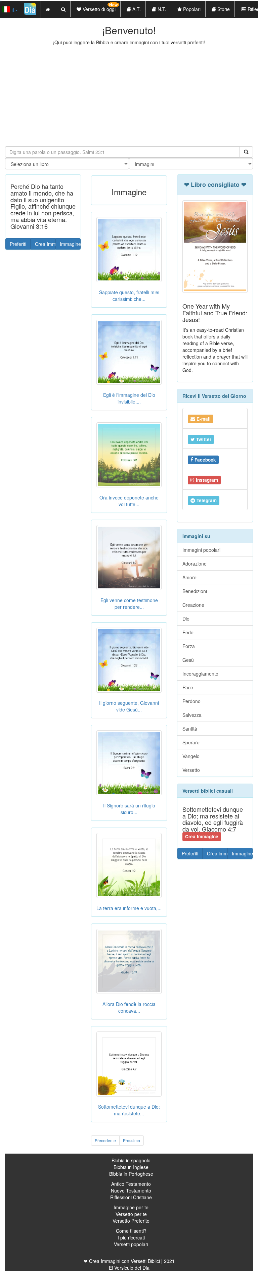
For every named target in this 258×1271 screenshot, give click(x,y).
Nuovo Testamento (131, 1190)
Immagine (70, 244)
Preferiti (18, 244)
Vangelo (191, 756)
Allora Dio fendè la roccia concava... (129, 1007)
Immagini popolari (201, 549)
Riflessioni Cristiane (131, 1197)
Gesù (188, 659)
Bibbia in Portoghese (131, 1173)
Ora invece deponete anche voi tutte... (129, 501)
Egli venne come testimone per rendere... (129, 603)
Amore (189, 577)
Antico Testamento (131, 1183)
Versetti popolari (131, 1244)
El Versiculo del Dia (129, 1267)
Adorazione (194, 563)
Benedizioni (194, 591)
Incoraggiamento (200, 673)
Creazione (193, 604)
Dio (185, 618)
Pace (187, 687)
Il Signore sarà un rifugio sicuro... (129, 808)
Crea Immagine (45, 244)
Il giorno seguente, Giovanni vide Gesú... (129, 706)
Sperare (191, 742)
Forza (188, 646)
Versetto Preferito (131, 1220)
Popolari (191, 9)
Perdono (191, 701)
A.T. (136, 9)
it (12, 9)
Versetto (191, 769)
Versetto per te (131, 1214)
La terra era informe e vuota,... (129, 908)
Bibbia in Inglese (131, 1167)
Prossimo (131, 1140)
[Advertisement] (129, 96)
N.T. (161, 9)
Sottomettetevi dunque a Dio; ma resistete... (129, 1110)
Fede (188, 632)
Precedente (105, 1140)
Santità (189, 728)
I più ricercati (131, 1237)
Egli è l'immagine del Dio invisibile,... (129, 398)
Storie (223, 9)
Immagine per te (131, 1207)
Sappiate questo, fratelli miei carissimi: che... (129, 295)
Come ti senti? (131, 1230)
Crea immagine (217, 853)
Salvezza (192, 714)
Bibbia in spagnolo (131, 1160)
